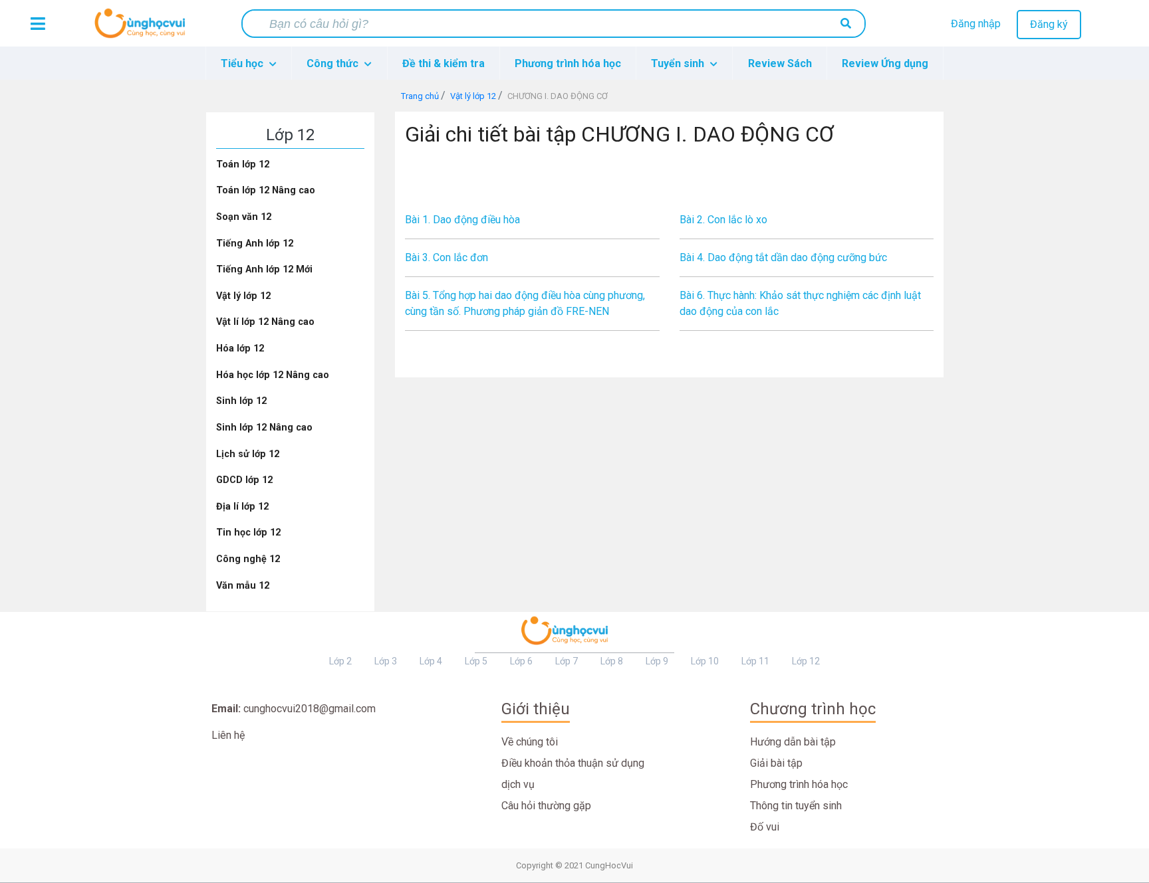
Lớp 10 (705, 661)
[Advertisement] (669, 182)
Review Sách (780, 63)
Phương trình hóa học (568, 63)
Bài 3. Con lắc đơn (446, 257)
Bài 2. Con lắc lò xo (723, 219)
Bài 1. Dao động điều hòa (462, 219)
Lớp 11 (755, 661)
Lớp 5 (476, 661)
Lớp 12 (806, 661)
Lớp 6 (521, 661)
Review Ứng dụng (885, 63)
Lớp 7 (566, 661)
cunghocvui (143, 28)
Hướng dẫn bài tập (793, 742)
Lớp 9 (657, 661)
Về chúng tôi (529, 742)
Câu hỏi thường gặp (546, 805)
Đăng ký (1049, 24)
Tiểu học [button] (243, 63)
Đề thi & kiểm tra (443, 63)
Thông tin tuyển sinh (796, 805)
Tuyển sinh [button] (679, 63)
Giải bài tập (776, 763)
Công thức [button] (334, 63)
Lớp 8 (611, 661)
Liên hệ (228, 735)
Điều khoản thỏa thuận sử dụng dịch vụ (572, 774)
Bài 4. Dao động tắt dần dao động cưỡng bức (783, 257)
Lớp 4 (431, 661)
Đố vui (764, 827)
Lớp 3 (385, 661)
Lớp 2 (340, 661)
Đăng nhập (976, 23)
